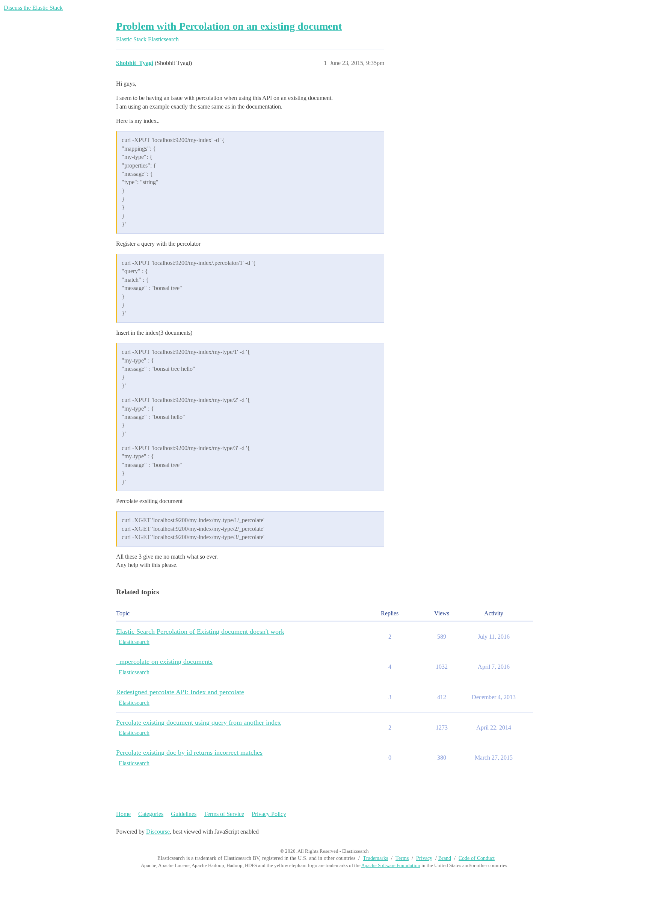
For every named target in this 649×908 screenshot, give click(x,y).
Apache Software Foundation (390, 865)
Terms (402, 858)
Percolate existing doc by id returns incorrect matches (189, 752)
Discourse (158, 831)
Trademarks (375, 858)
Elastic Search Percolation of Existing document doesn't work (200, 631)
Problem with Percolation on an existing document (229, 26)
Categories (150, 814)
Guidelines (183, 814)
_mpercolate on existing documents (164, 661)
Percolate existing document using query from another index (198, 722)
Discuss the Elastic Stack (33, 8)
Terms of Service (224, 814)
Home (123, 814)
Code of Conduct (477, 858)
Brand (444, 858)
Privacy (424, 858)
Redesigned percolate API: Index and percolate (180, 692)
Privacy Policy (269, 814)
